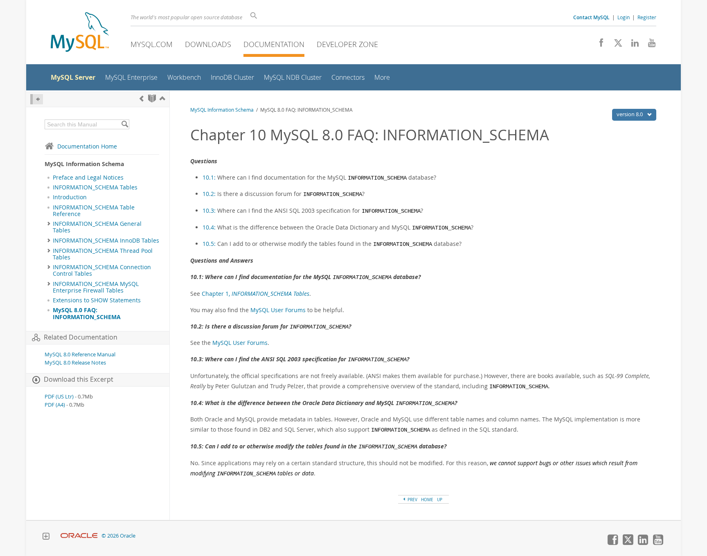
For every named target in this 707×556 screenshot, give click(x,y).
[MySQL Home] (80, 33)
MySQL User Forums (278, 310)
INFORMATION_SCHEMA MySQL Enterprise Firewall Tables (96, 287)
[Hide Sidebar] (36, 99)
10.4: (210, 227)
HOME (427, 499)
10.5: (210, 244)
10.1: (210, 177)
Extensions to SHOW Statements (97, 300)
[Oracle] (79, 535)
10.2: (210, 194)
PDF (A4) (55, 404)
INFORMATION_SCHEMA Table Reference (94, 211)
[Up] (162, 98)
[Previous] (141, 98)
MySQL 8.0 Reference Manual (80, 354)
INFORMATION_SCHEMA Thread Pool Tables (103, 254)
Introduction (70, 197)
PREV (411, 499)
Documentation (273, 44)
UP (439, 499)
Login (623, 17)
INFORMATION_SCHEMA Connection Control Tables (102, 270)
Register (646, 17)
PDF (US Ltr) (59, 396)
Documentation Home (87, 146)
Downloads (208, 44)
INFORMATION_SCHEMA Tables (95, 187)
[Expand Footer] (46, 537)
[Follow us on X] (615, 45)
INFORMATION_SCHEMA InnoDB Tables (106, 240)
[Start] (152, 98)
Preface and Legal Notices (88, 177)
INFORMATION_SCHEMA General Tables (97, 227)
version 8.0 (630, 114)
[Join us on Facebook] (598, 45)
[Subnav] (49, 224)
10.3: (210, 210)
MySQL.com (152, 44)
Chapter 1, (255, 293)
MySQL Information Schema (222, 110)
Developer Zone (347, 44)
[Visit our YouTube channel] (648, 45)
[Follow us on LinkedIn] (631, 45)
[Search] (124, 124)
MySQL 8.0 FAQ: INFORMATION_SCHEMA (87, 313)
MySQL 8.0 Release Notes (75, 362)
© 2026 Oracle (118, 535)
